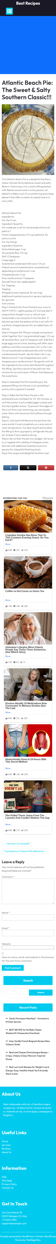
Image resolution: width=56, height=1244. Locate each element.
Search (28, 980)
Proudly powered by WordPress (17, 1236)
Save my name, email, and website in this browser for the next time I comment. (28, 959)
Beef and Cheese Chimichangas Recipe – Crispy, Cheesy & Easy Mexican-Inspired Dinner (27, 1056)
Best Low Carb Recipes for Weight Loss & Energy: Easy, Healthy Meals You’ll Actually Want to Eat (27, 1070)
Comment (8, 876)
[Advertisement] (28, 45)
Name (6, 912)
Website (6, 943)
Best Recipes (28, 3)
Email (5, 928)
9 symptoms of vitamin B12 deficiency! (24, 851)
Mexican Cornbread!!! (18, 843)
